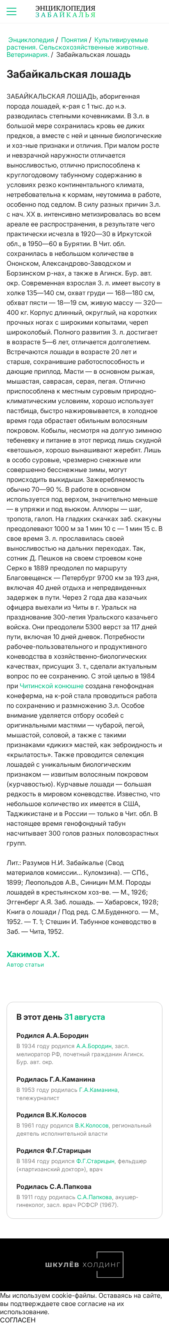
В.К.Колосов (92, 1125)
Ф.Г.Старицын (95, 1160)
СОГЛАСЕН (18, 1320)
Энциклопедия (31, 40)
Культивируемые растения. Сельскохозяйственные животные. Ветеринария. (78, 47)
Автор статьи (25, 964)
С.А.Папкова (94, 1196)
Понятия (74, 40)
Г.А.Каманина (98, 1089)
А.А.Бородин (94, 1045)
